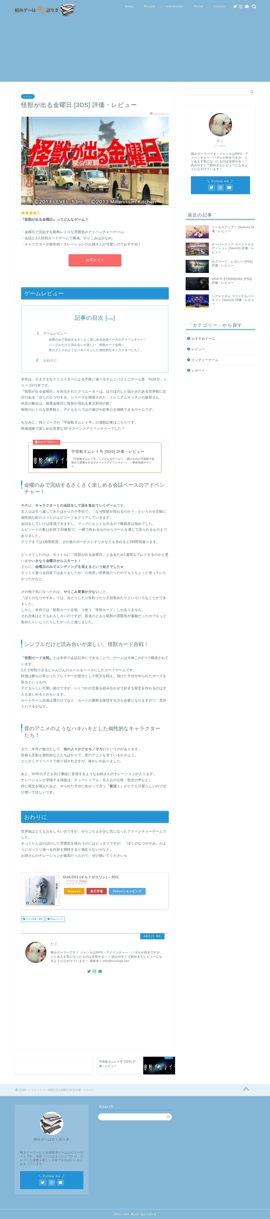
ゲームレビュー (55, 333)
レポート (198, 370)
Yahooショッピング (127, 891)
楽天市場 (96, 891)
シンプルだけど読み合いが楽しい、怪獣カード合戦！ (87, 344)
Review (149, 6)
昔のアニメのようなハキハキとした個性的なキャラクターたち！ (94, 350)
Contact (220, 6)
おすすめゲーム (203, 338)
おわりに (50, 360)
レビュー (27, 96)
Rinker (83, 880)
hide (110, 318)
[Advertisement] (135, 52)
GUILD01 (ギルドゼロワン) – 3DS (91, 877)
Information (174, 6)
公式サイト (94, 260)
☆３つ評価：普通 (34, 919)
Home (129, 6)
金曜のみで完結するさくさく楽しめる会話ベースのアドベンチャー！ (98, 339)
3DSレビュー (56, 919)
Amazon (74, 891)
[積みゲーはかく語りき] (44, 15)
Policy (198, 6)
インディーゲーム (205, 360)
